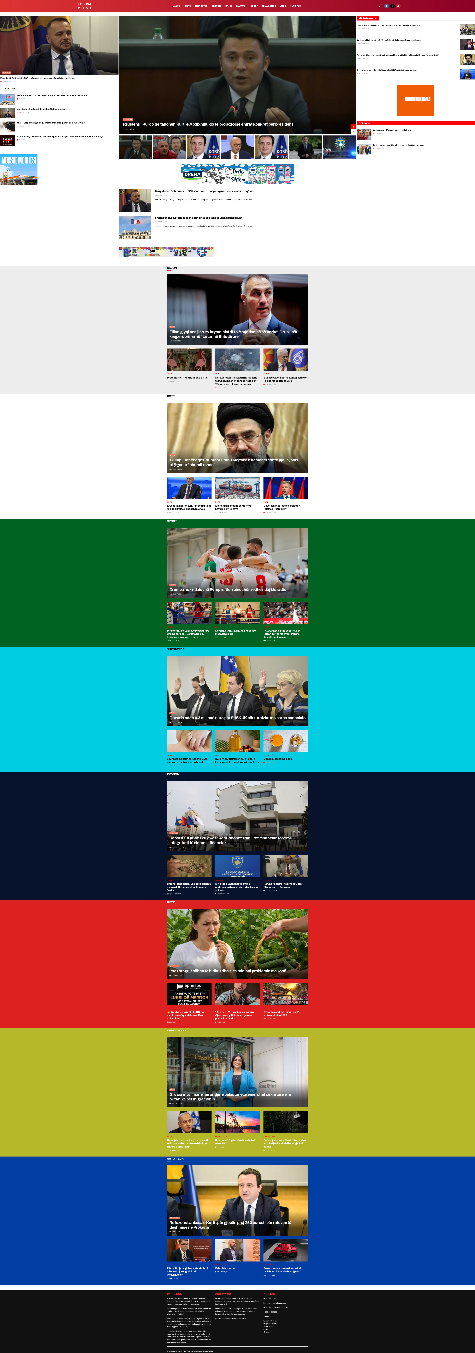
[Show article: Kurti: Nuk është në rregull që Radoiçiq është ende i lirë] (271, 147)
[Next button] (353, 126)
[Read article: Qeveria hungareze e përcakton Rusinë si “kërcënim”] (285, 488)
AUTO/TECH (296, 6)
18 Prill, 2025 (270, 1150)
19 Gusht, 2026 (23, 99)
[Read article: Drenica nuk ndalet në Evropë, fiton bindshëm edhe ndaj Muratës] (237, 563)
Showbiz (219, 1008)
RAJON (266, 374)
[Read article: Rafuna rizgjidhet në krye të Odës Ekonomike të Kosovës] (285, 866)
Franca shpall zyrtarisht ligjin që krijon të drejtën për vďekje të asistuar (52, 95)
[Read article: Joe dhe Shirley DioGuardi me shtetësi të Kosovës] (237, 75)
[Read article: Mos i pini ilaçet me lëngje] (285, 741)
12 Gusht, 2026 (23, 140)
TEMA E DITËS (269, 6)
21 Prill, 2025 (221, 1147)
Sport (170, 627)
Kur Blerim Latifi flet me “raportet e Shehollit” (392, 130)
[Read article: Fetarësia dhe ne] (237, 1250)
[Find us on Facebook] (386, 6)
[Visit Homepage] (85, 6)
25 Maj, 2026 (172, 1022)
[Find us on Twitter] (392, 6)
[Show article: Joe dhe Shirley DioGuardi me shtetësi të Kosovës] (339, 147)
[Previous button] (353, 131)
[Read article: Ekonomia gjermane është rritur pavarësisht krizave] (237, 488)
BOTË (188, 6)
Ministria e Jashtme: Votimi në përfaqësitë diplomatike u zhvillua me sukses (236, 887)
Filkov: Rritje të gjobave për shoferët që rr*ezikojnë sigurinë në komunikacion (188, 1271)
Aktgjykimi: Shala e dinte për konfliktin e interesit (41, 109)
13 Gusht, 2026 (23, 126)
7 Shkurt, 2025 (173, 1278)
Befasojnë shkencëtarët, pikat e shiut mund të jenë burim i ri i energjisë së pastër (285, 1143)
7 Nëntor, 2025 (270, 1019)
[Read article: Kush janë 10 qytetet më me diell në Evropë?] (237, 1122)
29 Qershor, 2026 (177, 847)
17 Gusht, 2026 (173, 765)
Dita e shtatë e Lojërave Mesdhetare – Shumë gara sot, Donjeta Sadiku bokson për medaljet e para (189, 633)
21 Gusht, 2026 (6, 81)
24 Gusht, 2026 (176, 341)
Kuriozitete (221, 1136)
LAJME (176, 6)
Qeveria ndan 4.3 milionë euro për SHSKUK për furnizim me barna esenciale (388, 25)
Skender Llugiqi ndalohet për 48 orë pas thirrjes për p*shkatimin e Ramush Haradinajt (60, 136)
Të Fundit (6, 72)
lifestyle (174, 966)
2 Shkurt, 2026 (221, 1022)
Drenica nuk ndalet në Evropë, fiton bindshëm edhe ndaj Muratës (227, 589)
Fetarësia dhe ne (225, 1268)
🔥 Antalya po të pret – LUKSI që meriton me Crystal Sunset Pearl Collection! (185, 1015)
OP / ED (228, 6)
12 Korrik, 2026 (176, 975)
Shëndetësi (269, 755)
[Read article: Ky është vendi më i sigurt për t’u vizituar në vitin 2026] (285, 994)
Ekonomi (174, 833)
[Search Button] (380, 6)
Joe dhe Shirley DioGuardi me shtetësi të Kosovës (169, 124)
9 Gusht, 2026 (270, 762)
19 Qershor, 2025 (175, 1150)
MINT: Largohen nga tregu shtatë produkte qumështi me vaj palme (51, 123)
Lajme (169, 374)
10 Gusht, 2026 (221, 765)
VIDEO (283, 6)
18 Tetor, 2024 (270, 1275)
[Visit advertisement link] (237, 174)
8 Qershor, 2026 (174, 894)
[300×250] (18, 170)
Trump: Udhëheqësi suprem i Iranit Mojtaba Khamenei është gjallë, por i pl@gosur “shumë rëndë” (398, 55)
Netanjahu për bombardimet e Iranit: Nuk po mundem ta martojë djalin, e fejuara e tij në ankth (188, 1143)
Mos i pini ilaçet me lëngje (277, 759)
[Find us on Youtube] (398, 6)
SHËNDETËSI (201, 6)
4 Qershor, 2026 (271, 890)
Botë (172, 327)
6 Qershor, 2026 (222, 894)
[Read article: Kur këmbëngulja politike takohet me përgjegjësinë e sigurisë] (364, 149)
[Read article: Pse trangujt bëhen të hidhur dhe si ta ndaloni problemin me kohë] (237, 944)
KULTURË (240, 6)
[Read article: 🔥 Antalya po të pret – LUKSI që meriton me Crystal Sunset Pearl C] (189, 994)
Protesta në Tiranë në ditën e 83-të (187, 377)
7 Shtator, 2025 (177, 1103)
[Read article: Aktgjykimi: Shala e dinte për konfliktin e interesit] (7, 113)
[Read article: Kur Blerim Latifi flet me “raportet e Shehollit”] (364, 134)
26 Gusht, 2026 (363, 28)
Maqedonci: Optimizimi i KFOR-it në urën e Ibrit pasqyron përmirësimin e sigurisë (37, 78)
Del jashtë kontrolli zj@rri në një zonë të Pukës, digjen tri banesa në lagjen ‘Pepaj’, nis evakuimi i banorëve (236, 380)
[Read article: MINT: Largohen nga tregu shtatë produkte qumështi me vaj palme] (7, 127)
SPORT (254, 6)
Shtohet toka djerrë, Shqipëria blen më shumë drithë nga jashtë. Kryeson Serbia (189, 887)
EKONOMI (216, 6)
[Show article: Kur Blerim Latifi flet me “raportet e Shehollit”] (135, 147)
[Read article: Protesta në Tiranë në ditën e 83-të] (189, 359)
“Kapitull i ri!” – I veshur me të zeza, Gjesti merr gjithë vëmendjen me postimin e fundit (234, 1015)
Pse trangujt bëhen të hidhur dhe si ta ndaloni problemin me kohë (227, 971)
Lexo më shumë (10, 88)
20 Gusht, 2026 (270, 384)
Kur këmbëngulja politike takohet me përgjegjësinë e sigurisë (399, 145)
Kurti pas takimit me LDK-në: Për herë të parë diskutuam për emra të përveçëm (390, 40)
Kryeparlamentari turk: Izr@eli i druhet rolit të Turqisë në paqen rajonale (387, 70)
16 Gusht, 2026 (23, 112)
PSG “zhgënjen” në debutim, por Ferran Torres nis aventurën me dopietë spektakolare (281, 633)
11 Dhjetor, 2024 (222, 1272)
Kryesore (128, 119)
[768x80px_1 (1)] (166, 252)
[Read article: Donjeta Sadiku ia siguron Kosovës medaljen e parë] (237, 613)
